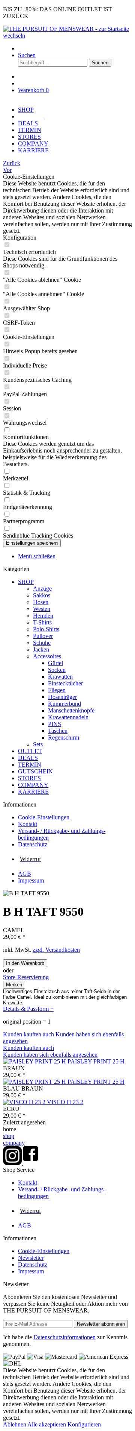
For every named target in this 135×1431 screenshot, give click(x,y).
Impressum (31, 880)
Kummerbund (64, 703)
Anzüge (42, 588)
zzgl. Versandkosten (56, 949)
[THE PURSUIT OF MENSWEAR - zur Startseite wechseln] (67, 35)
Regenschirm (63, 737)
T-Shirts (42, 622)
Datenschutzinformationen (64, 1337)
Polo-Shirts (46, 629)
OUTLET (30, 751)
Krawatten (60, 676)
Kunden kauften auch (28, 1034)
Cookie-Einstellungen (43, 817)
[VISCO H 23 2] (25, 1102)
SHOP (26, 582)
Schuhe (42, 643)
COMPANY (33, 785)
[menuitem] (75, 48)
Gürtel (55, 663)
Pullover (43, 636)
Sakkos (41, 595)
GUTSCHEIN (35, 771)
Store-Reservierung (26, 977)
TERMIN (29, 764)
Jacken (41, 649)
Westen (41, 609)
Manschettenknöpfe (71, 710)
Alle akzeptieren (47, 1424)
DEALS (28, 758)
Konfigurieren (84, 1424)
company (14, 1142)
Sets (38, 744)
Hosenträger (62, 697)
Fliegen (57, 690)
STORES (29, 778)
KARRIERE (33, 791)
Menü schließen (37, 556)
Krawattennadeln (68, 717)
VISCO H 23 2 (65, 1102)
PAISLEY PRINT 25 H (96, 1061)
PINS (54, 724)
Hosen (40, 602)
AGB (24, 873)
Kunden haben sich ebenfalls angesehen (50, 1054)
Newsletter (31, 1258)
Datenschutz (32, 844)
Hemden (43, 615)
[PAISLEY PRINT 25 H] (35, 1061)
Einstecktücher (65, 683)
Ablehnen (15, 1424)
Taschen (58, 731)
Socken (57, 670)
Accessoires (47, 656)
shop (8, 1136)
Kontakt (27, 824)
